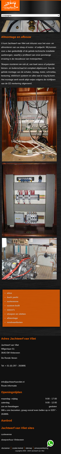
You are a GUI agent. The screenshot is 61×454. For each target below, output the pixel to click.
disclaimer (5, 448)
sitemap (29, 448)
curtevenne (12, 301)
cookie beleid (17, 448)
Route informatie (9, 385)
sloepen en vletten (16, 314)
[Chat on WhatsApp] (50, 446)
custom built (13, 305)
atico (9, 293)
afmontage (12, 318)
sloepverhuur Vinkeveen (12, 439)
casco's (11, 310)
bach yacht (12, 297)
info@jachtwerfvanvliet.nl (12, 382)
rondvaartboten (15, 322)
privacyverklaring (41, 448)
